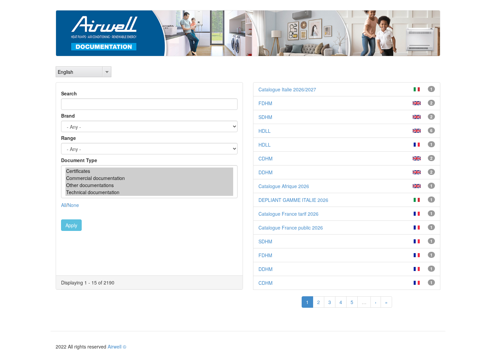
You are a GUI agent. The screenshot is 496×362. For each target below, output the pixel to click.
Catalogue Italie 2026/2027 (287, 89)
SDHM (265, 117)
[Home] (248, 33)
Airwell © (117, 346)
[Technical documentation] (149, 192)
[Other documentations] (149, 185)
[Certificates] (149, 171)
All (63, 205)
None (73, 205)
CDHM (265, 158)
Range (68, 137)
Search (69, 93)
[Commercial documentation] (149, 178)
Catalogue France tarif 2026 (288, 213)
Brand (68, 115)
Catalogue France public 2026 (290, 227)
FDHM (265, 103)
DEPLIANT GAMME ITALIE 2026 (293, 200)
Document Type (79, 160)
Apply (71, 225)
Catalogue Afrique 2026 (283, 186)
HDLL (264, 130)
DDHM (265, 172)
